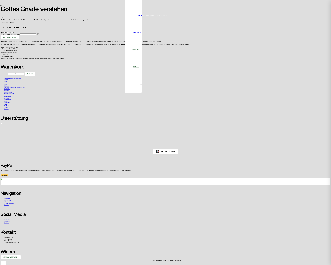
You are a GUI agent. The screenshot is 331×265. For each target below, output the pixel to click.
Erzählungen (7, 99)
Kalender (6, 90)
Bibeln (6, 79)
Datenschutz (7, 200)
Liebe (5, 104)
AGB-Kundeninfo (9, 203)
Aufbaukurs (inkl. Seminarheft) (12, 78)
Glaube (6, 101)
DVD (5, 84)
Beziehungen (7, 96)
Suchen (30, 74)
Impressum (7, 198)
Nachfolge (7, 107)
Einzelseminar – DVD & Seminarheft (14, 87)
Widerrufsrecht (8, 202)
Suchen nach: (4, 74)
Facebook (6, 219)
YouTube (6, 223)
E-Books (6, 86)
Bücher (6, 81)
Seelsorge (6, 109)
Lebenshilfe (7, 102)
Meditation (7, 105)
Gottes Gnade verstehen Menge (11, 34)
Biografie (6, 98)
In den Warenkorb (9, 37)
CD (5, 82)
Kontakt (6, 205)
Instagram (6, 221)
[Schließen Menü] (141, 84)
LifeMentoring (8, 92)
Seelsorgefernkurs (9, 93)
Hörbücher (7, 89)
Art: (2, 32)
